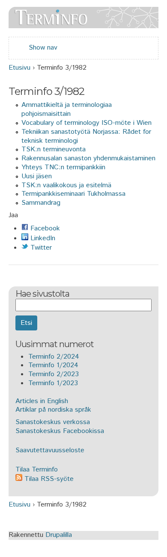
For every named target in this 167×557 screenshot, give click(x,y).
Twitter (40, 248)
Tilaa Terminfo (36, 469)
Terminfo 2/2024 (53, 357)
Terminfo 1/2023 (53, 383)
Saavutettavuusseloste (49, 450)
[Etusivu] (83, 23)
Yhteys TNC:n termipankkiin (63, 167)
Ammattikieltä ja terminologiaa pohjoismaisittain (66, 109)
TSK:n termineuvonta (53, 149)
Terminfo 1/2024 (53, 365)
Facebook (44, 228)
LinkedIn (41, 238)
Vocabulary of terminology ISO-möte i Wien (86, 123)
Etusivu (19, 68)
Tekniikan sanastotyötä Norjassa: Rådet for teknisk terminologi (86, 136)
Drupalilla (58, 535)
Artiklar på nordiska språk (53, 410)
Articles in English (41, 401)
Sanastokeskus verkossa (52, 422)
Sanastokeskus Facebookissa (59, 431)
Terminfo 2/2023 (53, 374)
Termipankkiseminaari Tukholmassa (73, 194)
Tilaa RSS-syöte (48, 479)
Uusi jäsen (36, 176)
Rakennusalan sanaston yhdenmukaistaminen (88, 158)
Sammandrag (40, 203)
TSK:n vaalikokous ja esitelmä (66, 185)
